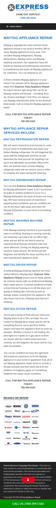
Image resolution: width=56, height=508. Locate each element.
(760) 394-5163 (28, 18)
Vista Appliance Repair (30, 497)
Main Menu (16, 26)
